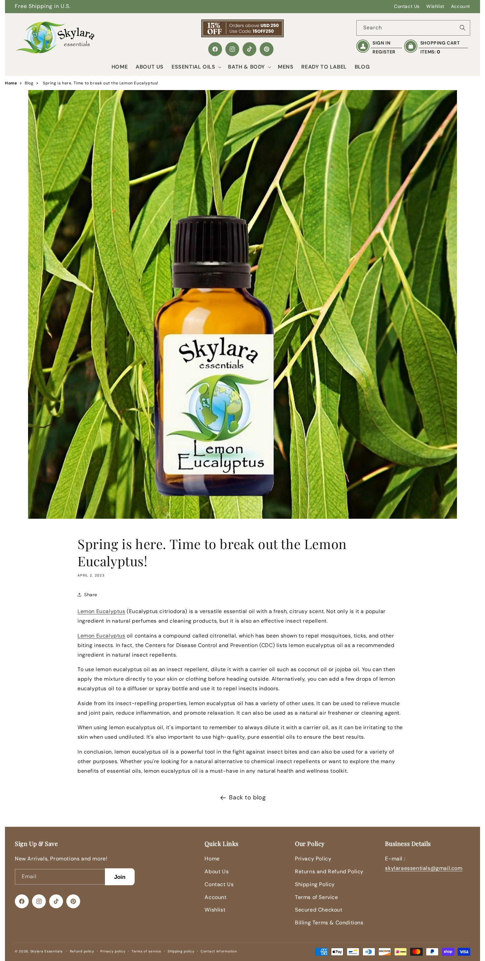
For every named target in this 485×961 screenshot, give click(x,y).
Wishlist (435, 6)
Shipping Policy (315, 884)
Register (384, 52)
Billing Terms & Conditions (329, 922)
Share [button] (90, 595)
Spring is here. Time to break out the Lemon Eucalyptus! (100, 83)
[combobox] (413, 27)
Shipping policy (181, 951)
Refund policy (82, 951)
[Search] (462, 27)
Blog (29, 83)
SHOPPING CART (440, 43)
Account (460, 6)
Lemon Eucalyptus (101, 611)
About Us (217, 871)
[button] (196, 67)
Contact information (219, 951)
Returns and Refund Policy (329, 871)
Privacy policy (112, 951)
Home (11, 83)
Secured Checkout (318, 909)
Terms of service (146, 951)
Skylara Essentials (46, 951)
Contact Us (407, 6)
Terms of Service (316, 897)
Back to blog (247, 797)
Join (119, 877)
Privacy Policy (313, 858)
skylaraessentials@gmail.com (423, 868)
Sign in (381, 43)
